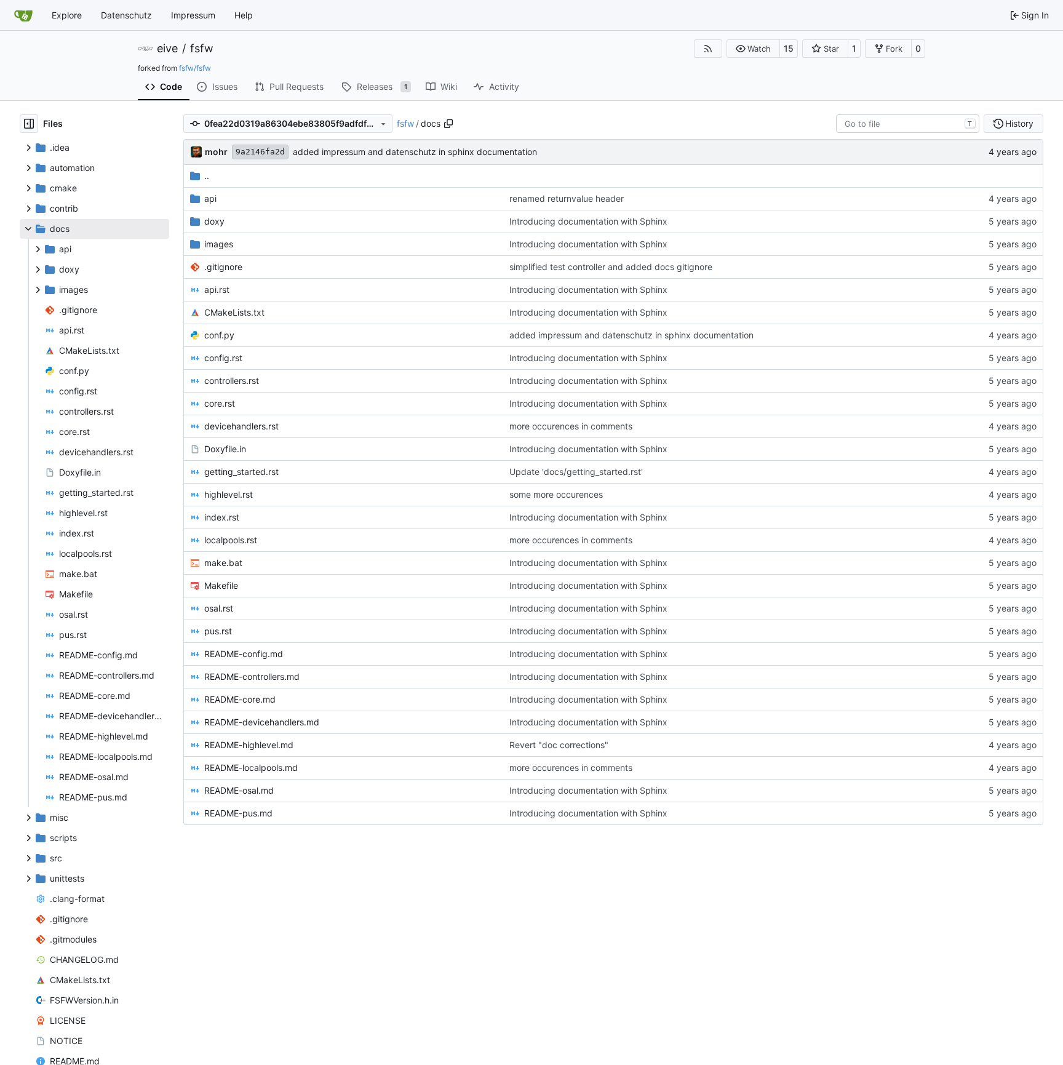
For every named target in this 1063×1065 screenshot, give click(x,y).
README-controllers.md (252, 676)
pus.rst (218, 631)
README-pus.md (238, 813)
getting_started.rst (241, 471)
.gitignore (223, 266)
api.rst (216, 289)
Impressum (193, 15)
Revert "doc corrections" (558, 745)
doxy (214, 221)
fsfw (201, 48)
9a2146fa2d (260, 151)
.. (206, 175)
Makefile (221, 585)
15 (789, 48)
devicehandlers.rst (241, 426)
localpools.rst (230, 540)
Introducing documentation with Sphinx (588, 221)
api (210, 198)
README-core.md (240, 699)
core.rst (219, 403)
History (1019, 123)
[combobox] (907, 123)
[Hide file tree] (29, 123)
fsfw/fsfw (195, 68)
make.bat (223, 562)
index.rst (221, 517)
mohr (216, 151)
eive (167, 48)
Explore (67, 15)
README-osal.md (239, 790)
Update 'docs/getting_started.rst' (576, 471)
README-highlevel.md (248, 745)
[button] (753, 48)
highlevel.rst (228, 494)
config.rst (223, 358)
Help (243, 15)
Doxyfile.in (225, 449)
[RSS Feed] (708, 48)
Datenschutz (126, 15)
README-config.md (243, 653)
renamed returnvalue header (566, 198)
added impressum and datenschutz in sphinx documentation (415, 151)
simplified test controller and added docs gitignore (610, 266)
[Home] (23, 15)
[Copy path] (448, 123)
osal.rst (218, 608)
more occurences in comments (570, 426)
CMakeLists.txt (234, 312)
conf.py (219, 335)
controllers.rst (231, 380)
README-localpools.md (251, 767)
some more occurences (556, 494)
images (218, 244)
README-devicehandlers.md (261, 722)
